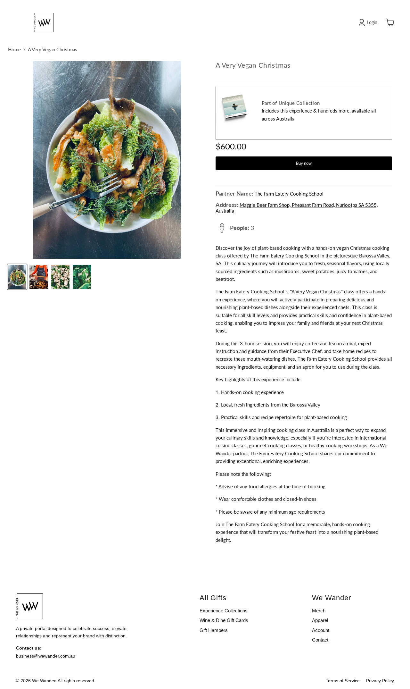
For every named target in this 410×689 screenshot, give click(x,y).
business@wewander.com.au (45, 656)
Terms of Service (343, 680)
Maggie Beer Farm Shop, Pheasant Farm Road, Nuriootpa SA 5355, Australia (297, 208)
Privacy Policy (380, 680)
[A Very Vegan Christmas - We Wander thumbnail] (17, 277)
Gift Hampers (214, 630)
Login (372, 22)
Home (14, 49)
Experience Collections (224, 610)
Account (320, 630)
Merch (318, 610)
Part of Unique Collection (291, 103)
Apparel (320, 620)
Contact (320, 640)
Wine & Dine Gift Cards (224, 620)
